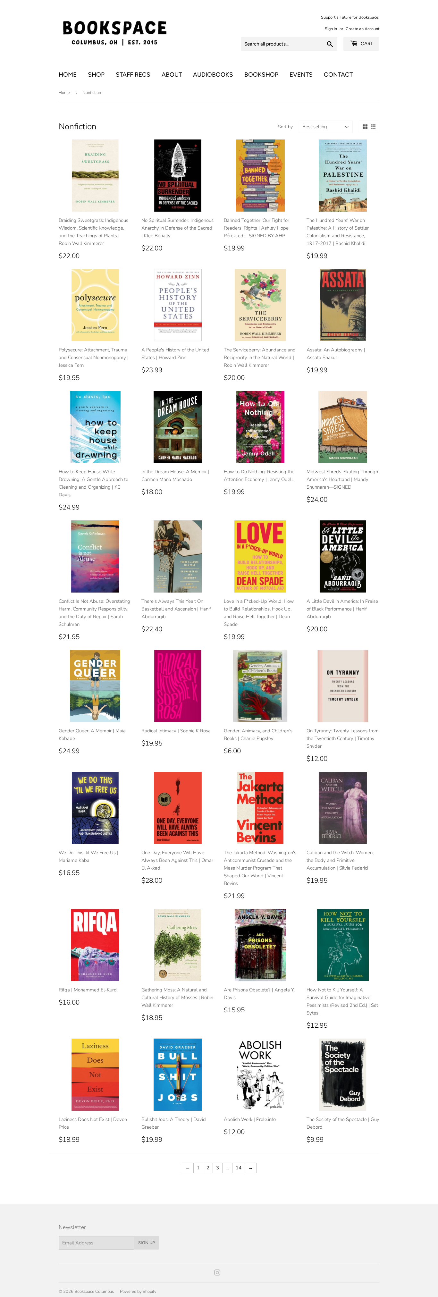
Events (301, 74)
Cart (366, 43)
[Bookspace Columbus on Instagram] (217, 1273)
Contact (338, 74)
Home (68, 74)
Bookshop (261, 74)
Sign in (331, 29)
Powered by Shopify (138, 1291)
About (172, 74)
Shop (96, 74)
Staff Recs (133, 74)
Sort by (285, 127)
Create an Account (362, 29)
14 (238, 1168)
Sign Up (146, 1242)
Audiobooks (213, 74)
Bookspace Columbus (94, 1291)
